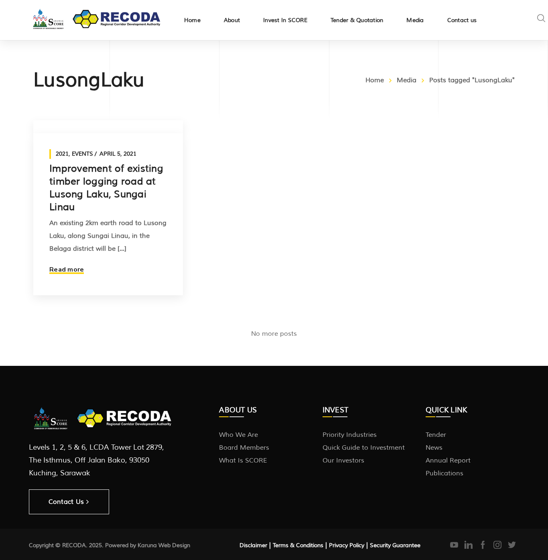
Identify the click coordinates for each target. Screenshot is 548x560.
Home (374, 80)
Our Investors (343, 461)
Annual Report (448, 461)
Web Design (174, 545)
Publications (444, 473)
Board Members (244, 448)
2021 (62, 153)
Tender (436, 435)
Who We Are (238, 435)
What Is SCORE (243, 461)
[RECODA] (96, 17)
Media (406, 80)
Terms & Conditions (298, 545)
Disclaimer (253, 545)
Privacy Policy (346, 545)
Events (82, 153)
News (434, 448)
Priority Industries (350, 435)
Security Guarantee (395, 545)
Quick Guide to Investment (364, 448)
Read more (66, 269)
